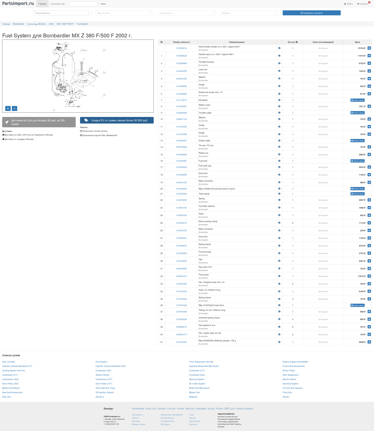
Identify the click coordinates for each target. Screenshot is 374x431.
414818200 (181, 199)
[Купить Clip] (369, 261)
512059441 (181, 140)
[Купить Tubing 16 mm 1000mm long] (369, 311)
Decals (286, 396)
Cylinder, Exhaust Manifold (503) (111, 366)
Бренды (192, 418)
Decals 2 (100, 396)
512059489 (181, 63)
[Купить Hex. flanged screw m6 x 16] (369, 283)
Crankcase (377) (197, 370)
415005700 (181, 215)
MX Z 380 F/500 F (65, 23)
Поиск (103, 3)
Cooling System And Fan (13, 370)
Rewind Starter (102, 374)
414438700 (181, 70)
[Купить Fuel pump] (369, 276)
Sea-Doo (190, 408)
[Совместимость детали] (279, 48)
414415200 (181, 298)
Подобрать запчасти (313, 12)
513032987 (181, 160)
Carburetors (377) (104, 379)
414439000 (181, 86)
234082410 (181, 326)
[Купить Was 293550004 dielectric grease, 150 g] (369, 342)
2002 (51, 23)
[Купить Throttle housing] (369, 63)
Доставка (136, 421)
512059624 (181, 55)
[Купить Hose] (369, 215)
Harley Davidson (245, 408)
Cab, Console (8, 361)
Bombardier (18, 23)
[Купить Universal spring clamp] (369, 319)
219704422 (181, 305)
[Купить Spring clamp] (369, 245)
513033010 (181, 222)
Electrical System (290, 383)
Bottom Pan (194, 392)
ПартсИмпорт (195, 421)
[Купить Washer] (369, 78)
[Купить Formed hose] (369, 253)
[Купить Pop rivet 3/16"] (369, 268)
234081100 (181, 119)
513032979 (181, 245)
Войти (350, 3)
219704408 (181, 311)
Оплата (135, 418)
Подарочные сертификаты (172, 414)
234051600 (181, 78)
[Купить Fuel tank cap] (369, 167)
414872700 (181, 230)
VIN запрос (165, 424)
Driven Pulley (289, 370)
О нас (191, 414)
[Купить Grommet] (369, 174)
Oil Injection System (105, 392)
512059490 (181, 112)
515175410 (181, 100)
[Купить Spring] (369, 199)
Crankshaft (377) (10, 374)
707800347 (181, 238)
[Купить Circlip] (369, 86)
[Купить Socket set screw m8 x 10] (369, 93)
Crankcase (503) (103, 370)
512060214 (181, 48)
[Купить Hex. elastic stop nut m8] (369, 334)
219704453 (181, 341)
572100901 (181, 106)
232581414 (181, 334)
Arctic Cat (151, 408)
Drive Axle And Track (105, 387)
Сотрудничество (167, 421)
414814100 (181, 182)
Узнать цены (358, 100)
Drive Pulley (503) (10, 383)
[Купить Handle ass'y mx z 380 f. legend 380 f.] (369, 55)
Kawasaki (201, 408)
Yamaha (161, 408)
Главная (42, 3)
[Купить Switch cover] (369, 106)
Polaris (219, 408)
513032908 (181, 174)
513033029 (181, 319)
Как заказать (137, 414)
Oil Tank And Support (292, 387)
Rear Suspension (291, 374)
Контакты (193, 424)
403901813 (181, 276)
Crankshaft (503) (197, 374)
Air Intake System (197, 383)
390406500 (181, 268)
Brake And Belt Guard (199, 387)
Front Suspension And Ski (201, 361)
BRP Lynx (230, 408)
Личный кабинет (167, 418)
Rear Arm (6, 396)
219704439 (181, 291)
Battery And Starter (11, 387)
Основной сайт (58, 3)
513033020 (181, 167)
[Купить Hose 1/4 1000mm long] (369, 291)
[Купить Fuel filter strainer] (369, 207)
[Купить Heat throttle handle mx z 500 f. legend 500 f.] (369, 48)
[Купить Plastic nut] (369, 154)
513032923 (181, 193)
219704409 (181, 188)
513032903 (181, 253)
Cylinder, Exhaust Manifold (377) (17, 366)
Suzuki (211, 408)
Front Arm (287, 392)
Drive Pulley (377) (104, 383)
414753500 (181, 126)
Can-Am (171, 408)
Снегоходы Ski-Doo (36, 23)
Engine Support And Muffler (295, 361)
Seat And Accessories (12, 392)
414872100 (181, 207)
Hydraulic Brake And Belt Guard (204, 366)
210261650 (181, 283)
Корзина (365, 3)
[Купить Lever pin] (369, 71)
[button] (62, 12)
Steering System (196, 379)
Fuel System (83, 23)
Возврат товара (138, 424)
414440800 (181, 93)
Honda (180, 408)
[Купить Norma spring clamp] (369, 222)
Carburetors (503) (10, 379)
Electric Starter (289, 379)
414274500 (181, 134)
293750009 (181, 146)
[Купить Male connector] (369, 182)
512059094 (181, 154)
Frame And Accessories (294, 366)
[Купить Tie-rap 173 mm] (369, 146)
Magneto (193, 396)
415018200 (181, 260)
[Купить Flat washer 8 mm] (369, 326)
